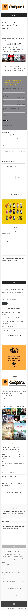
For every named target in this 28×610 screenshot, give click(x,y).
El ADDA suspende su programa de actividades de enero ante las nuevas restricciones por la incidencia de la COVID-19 (14, 456)
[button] (5, 58)
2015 (19, 145)
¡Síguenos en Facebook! (14, 335)
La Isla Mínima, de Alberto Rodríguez (22, 152)
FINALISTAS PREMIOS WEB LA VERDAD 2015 (14, 197)
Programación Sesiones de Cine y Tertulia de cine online (14, 317)
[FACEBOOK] (14, 604)
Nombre (6, 241)
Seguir (4, 303)
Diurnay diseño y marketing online (18, 596)
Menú (15, 15)
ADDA (14, 444)
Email (5, 249)
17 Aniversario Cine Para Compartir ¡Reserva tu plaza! (13, 326)
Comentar (19, 177)
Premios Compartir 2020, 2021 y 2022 (10, 330)
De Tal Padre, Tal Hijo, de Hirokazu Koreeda (7, 152)
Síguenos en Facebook (14, 588)
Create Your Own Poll (7, 125)
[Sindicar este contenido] (12, 444)
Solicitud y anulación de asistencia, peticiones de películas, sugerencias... (13, 259)
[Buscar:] (14, 189)
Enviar (14, 282)
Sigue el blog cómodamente (14, 289)
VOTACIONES (9, 145)
